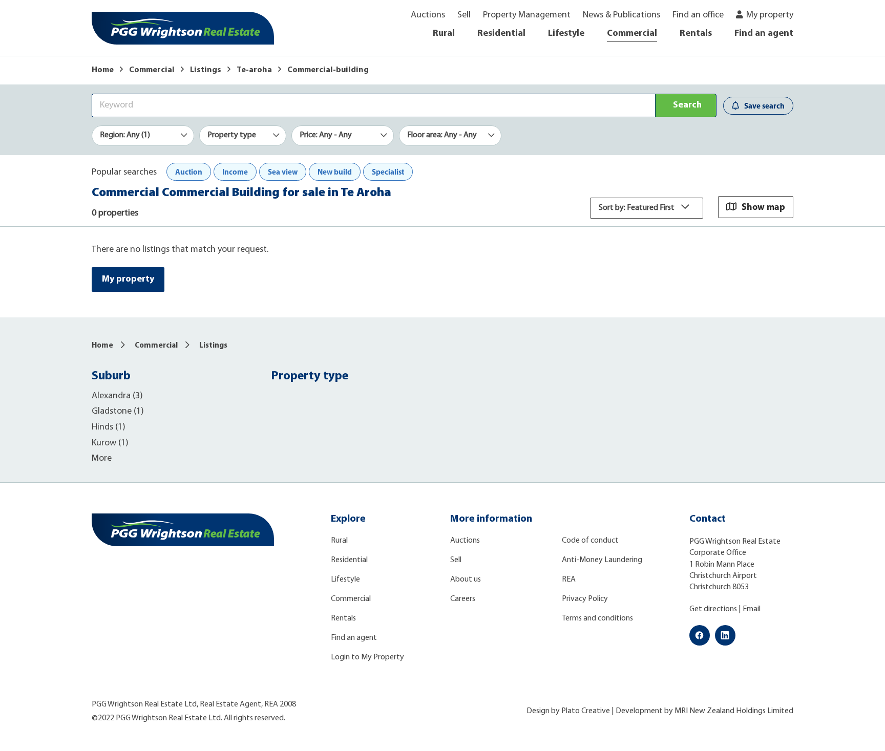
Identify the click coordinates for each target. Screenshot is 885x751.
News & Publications (621, 15)
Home (103, 70)
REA (569, 579)
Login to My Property (367, 657)
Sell (464, 15)
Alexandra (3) (117, 396)
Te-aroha (254, 70)
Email (752, 609)
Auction (188, 172)
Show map (763, 206)
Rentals (696, 33)
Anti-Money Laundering (602, 560)
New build (335, 172)
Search (687, 105)
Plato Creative (585, 711)
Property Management (527, 15)
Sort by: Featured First (637, 208)
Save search (764, 106)
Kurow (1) (110, 443)
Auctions (428, 15)
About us (465, 579)
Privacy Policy (585, 599)
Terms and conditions (597, 618)
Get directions (713, 609)
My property (769, 15)
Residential (501, 33)
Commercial (632, 33)
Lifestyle (566, 33)
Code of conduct (590, 541)
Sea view (283, 172)
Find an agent (763, 33)
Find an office (698, 15)
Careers (462, 599)
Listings (205, 70)
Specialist (388, 172)
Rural (444, 33)
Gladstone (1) (118, 411)
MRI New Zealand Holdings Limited (734, 711)
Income (235, 172)
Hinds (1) (108, 427)
